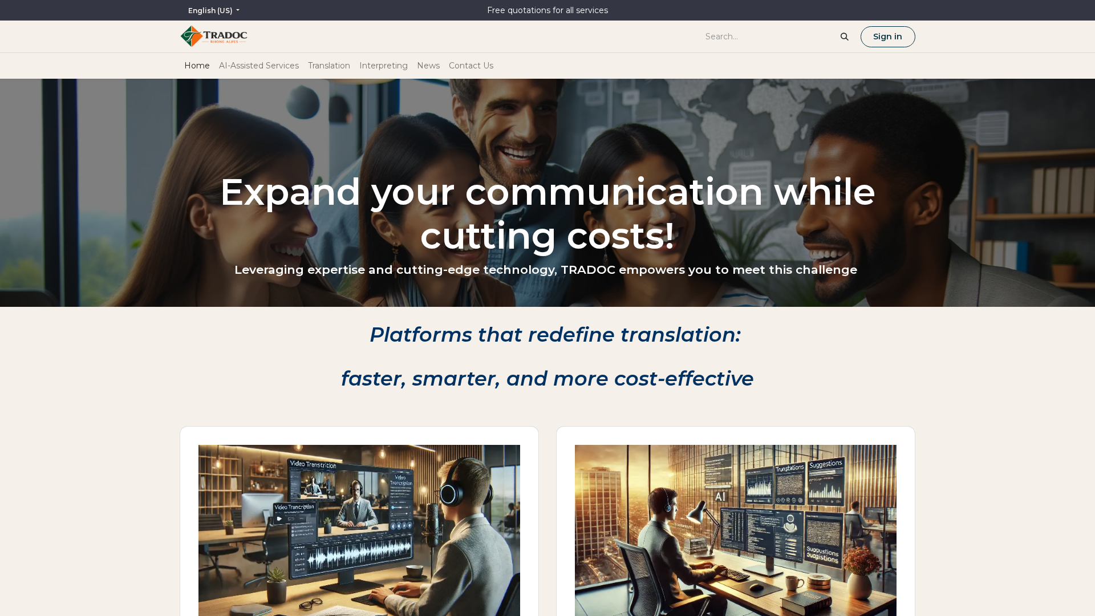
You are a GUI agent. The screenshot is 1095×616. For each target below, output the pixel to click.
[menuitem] (197, 65)
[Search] (844, 36)
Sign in (887, 36)
